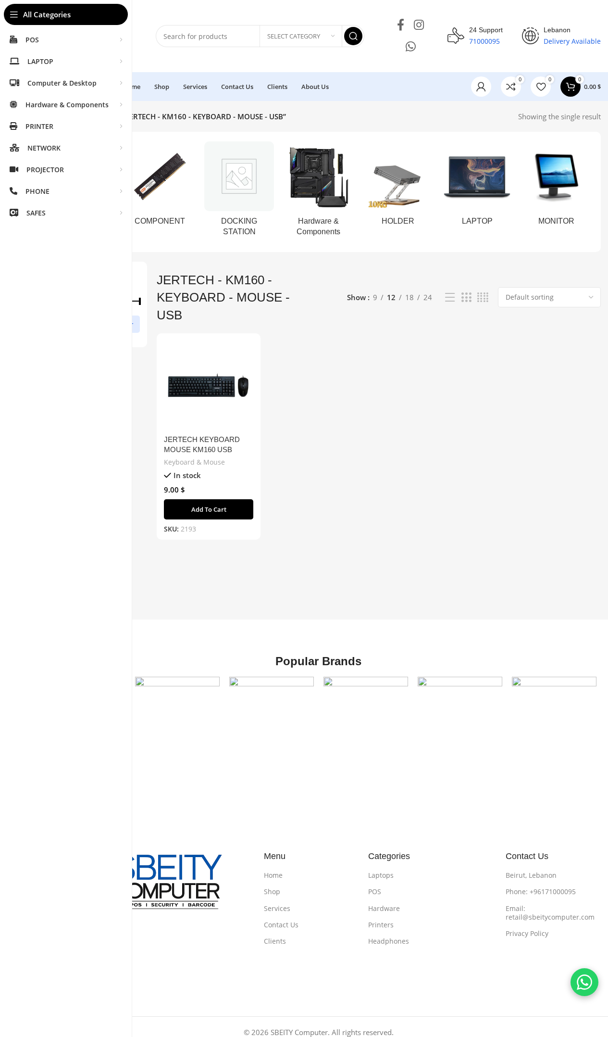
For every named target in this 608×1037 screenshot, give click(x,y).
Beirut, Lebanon (531, 875)
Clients (275, 941)
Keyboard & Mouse (194, 462)
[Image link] (143, 887)
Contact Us (281, 924)
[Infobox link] (475, 36)
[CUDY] (365, 719)
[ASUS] (177, 719)
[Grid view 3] (466, 297)
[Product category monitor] (556, 186)
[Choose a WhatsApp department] (584, 982)
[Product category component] (160, 186)
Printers (381, 924)
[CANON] (271, 719)
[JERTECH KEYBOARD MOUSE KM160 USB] (208, 385)
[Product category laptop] (477, 186)
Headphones (388, 941)
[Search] (353, 36)
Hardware (384, 908)
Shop (272, 891)
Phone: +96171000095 (541, 891)
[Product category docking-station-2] (239, 191)
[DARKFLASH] (554, 719)
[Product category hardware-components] (318, 191)
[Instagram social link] (419, 25)
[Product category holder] (398, 186)
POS (374, 891)
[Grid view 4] (482, 297)
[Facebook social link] (400, 25)
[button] (208, 509)
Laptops (381, 875)
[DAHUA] (460, 719)
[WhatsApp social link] (411, 47)
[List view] (450, 297)
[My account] (481, 86)
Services (277, 908)
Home (273, 875)
